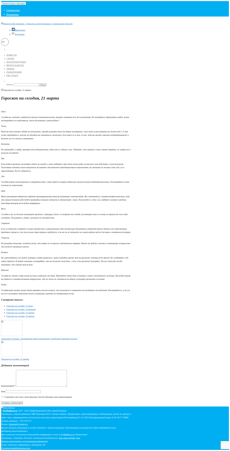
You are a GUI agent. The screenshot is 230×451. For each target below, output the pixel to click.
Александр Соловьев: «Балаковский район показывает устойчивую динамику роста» (39, 339)
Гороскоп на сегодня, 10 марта (20, 313)
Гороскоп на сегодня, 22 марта (15, 359)
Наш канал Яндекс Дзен (69, 438)
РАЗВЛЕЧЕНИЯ (14, 72)
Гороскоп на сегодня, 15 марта (20, 316)
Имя (3, 391)
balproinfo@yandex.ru (18, 424)
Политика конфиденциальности (15, 448)
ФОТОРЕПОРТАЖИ (16, 62)
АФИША (10, 69)
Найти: (9, 84)
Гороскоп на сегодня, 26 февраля (21, 309)
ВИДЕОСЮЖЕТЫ (15, 65)
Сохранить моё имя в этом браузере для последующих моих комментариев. (38, 397)
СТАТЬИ (10, 58)
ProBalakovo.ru (10, 411)
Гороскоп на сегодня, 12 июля (19, 306)
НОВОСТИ (11, 55)
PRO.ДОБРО (12, 75)
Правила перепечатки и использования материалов (24, 441)
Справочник (13, 10)
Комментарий (8, 386)
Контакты (12, 14)
